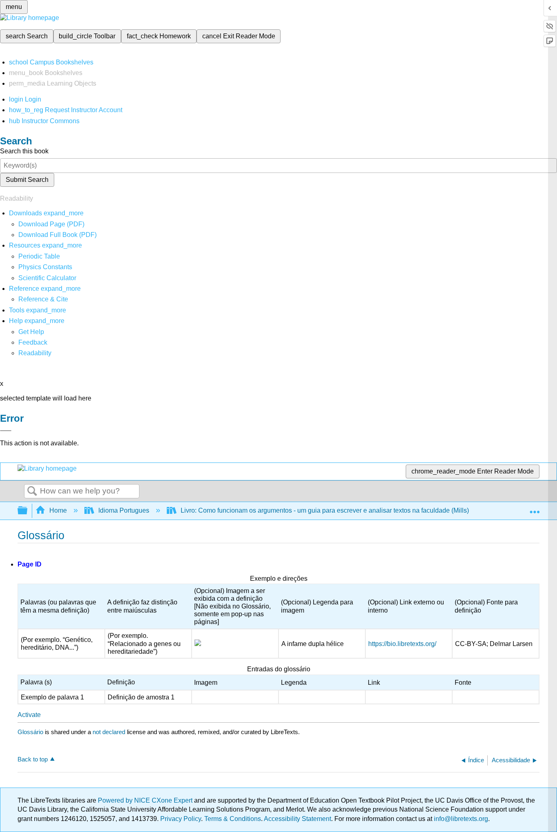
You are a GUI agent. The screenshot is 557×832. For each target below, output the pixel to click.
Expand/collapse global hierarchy (27, 510)
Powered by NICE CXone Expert (146, 800)
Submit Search (27, 179)
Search (32, 491)
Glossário (30, 731)
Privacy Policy (180, 818)
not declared (110, 731)
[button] (32, 342)
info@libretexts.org (460, 818)
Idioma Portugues (124, 510)
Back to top (33, 759)
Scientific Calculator (47, 277)
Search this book (24, 151)
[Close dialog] (5, 430)
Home (58, 510)
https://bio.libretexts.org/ (402, 643)
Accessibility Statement (297, 818)
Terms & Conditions (232, 818)
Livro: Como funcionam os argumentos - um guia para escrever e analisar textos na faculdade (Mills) (325, 510)
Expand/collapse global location (534, 508)
